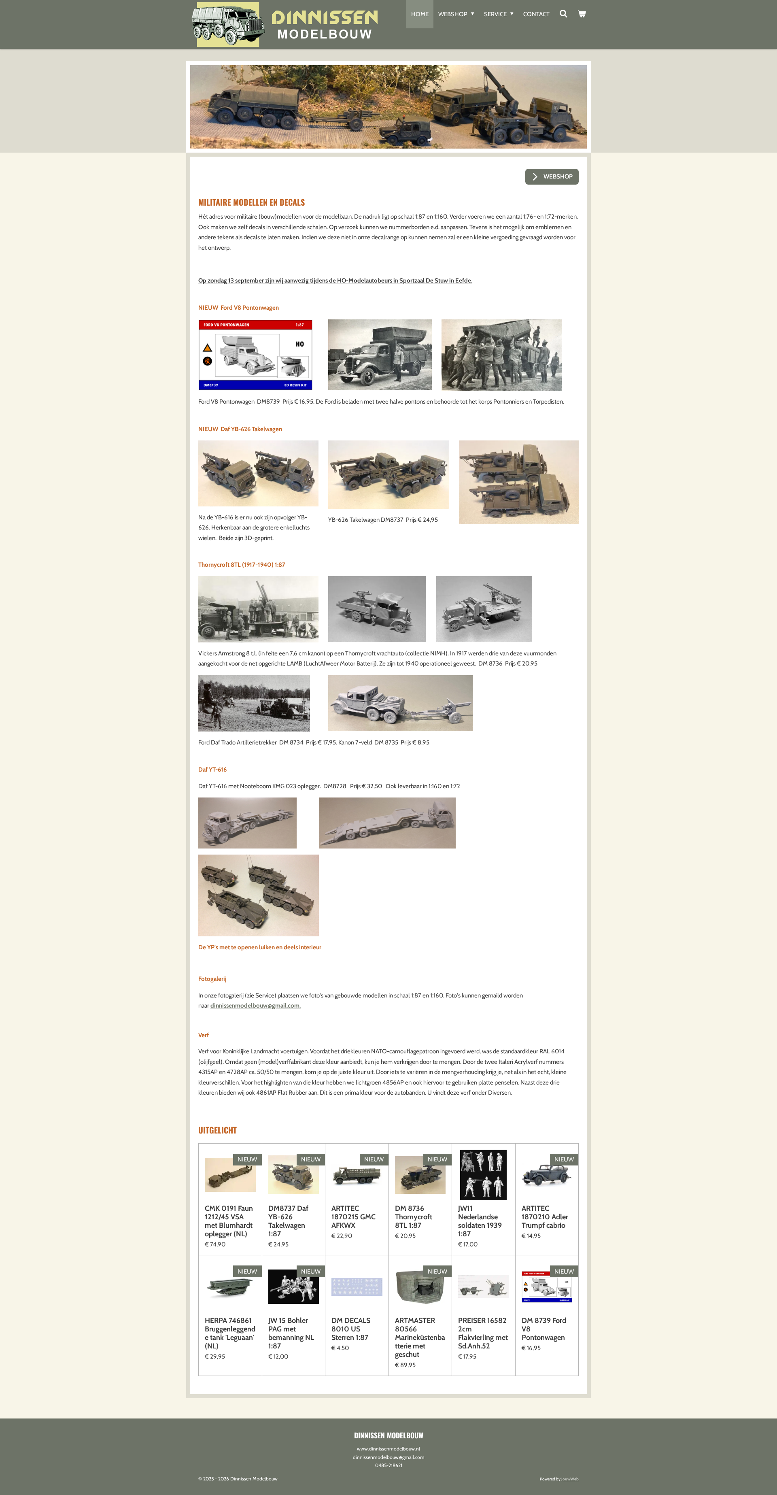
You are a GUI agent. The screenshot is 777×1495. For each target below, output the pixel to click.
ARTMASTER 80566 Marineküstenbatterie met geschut (420, 1337)
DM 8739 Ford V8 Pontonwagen (544, 1329)
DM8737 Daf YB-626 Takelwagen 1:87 (288, 1221)
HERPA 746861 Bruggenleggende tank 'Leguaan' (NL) (230, 1333)
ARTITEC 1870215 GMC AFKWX (353, 1217)
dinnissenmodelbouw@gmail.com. (255, 1005)
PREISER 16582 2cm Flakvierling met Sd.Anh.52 (483, 1333)
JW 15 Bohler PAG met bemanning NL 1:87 (291, 1333)
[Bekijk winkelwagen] (582, 14)
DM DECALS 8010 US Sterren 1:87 (350, 1329)
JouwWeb (570, 1479)
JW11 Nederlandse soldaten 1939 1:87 (480, 1221)
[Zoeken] (563, 14)
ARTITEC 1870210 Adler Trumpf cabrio (545, 1217)
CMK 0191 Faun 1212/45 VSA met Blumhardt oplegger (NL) (229, 1221)
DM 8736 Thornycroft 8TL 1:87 (413, 1217)
